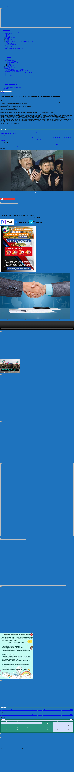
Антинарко (7, 34)
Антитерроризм (8, 36)
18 (6, 729)
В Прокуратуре (8, 68)
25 (6, 731)
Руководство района (9, 53)
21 (37, 729)
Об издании (5, 82)
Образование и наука (9, 39)
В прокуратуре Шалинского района (12, 80)
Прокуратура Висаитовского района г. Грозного (14, 69)
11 (6, 727)
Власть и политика (6, 30)
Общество (7, 40)
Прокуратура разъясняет (12, 65)
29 (47, 731)
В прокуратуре (6, 6)
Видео (8, 47)
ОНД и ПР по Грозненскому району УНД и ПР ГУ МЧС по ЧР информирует (20, 72)
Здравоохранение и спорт (10, 37)
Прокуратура (7, 63)
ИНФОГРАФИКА (11, 46)
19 (17, 729)
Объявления (5, 88)
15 (47, 727)
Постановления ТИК (11, 61)
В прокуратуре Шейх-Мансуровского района (14, 71)
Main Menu (2, 92)
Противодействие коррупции (11, 84)
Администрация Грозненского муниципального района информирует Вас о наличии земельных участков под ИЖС (36, 710)
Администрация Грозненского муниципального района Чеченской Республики (21, 759)
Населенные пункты (9, 66)
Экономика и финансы (9, 43)
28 (37, 731)
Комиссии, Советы (9, 85)
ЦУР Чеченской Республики (10, 50)
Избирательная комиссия (10, 60)
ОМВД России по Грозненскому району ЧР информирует (16, 70)
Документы (7, 55)
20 (27, 729)
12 (17, 727)
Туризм (6, 42)
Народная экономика (11, 44)
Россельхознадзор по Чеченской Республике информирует (16, 76)
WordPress (7, 770)
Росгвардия (7, 79)
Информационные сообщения (9, 67)
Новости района (8, 33)
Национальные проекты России (11, 49)
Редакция (7, 83)
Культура (7, 38)
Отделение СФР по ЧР (9, 74)
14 (37, 727)
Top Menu (2, 0)
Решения (9, 57)
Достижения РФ (8, 45)
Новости (4, 31)
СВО (4, 3)
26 (17, 731)
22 (47, 729)
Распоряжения (10, 58)
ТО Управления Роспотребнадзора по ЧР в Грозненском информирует (19, 78)
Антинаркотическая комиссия (13, 86)
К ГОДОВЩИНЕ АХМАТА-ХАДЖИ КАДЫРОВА (15, 32)
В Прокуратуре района (11, 64)
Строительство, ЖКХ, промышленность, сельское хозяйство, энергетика (19, 41)
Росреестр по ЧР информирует (11, 75)
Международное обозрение (8, 51)
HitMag (12, 770)
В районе (4, 52)
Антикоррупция (8, 35)
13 (27, 727)
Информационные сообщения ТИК (14, 62)
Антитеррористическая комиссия (14, 87)
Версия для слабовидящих (8, 198)
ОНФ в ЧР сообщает (9, 73)
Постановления (10, 56)
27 (27, 731)
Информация (7, 59)
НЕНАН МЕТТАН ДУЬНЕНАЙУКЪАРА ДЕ (14, 48)
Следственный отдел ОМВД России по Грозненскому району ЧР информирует (20, 77)
